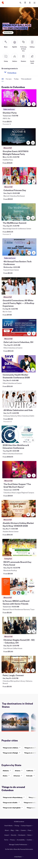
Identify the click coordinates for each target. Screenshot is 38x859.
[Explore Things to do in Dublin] (19, 802)
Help (17, 830)
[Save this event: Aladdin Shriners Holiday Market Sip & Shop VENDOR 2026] (28, 514)
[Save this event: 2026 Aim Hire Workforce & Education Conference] (28, 440)
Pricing (17, 825)
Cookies (29, 840)
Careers (23, 830)
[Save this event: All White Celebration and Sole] (29, 405)
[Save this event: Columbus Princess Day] (29, 182)
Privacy (12, 840)
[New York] (15, 730)
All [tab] (3, 79)
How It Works (8, 825)
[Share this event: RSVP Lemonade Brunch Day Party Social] (34, 553)
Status (29, 835)
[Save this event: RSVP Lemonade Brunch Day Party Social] (29, 553)
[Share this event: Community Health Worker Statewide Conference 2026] (33, 370)
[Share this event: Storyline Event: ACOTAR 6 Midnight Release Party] (33, 143)
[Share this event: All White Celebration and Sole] (34, 405)
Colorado (29, 776)
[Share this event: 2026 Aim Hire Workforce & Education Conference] (33, 440)
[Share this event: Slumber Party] (34, 104)
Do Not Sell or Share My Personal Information (19, 849)
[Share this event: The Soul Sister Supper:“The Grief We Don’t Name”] (34, 475)
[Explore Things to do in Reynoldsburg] (24, 797)
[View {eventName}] (19, 98)
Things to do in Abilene (10, 748)
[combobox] (19, 72)
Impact (6, 835)
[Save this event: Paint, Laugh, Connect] (28, 670)
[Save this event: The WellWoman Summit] (28, 218)
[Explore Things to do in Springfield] (22, 807)
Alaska (5, 776)
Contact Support (26, 825)
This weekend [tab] (26, 79)
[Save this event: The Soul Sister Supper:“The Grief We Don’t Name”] (29, 475)
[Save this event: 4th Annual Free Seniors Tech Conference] (29, 253)
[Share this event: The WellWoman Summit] (33, 218)
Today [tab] (16, 79)
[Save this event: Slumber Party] (29, 104)
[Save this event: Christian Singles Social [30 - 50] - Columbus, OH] (29, 631)
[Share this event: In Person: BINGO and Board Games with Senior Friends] (33, 592)
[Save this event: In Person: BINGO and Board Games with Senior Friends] (28, 592)
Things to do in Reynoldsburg (12, 797)
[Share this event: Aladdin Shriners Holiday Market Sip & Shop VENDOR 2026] (33, 514)
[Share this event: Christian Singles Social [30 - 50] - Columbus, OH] (34, 631)
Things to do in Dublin (10, 802)
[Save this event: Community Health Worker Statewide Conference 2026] (28, 370)
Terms (6, 840)
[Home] (3, 3)
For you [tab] (8, 79)
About (7, 830)
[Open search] (20, 3)
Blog (12, 830)
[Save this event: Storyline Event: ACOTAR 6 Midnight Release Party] (28, 143)
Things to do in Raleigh (10, 753)
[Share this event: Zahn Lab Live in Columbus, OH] (34, 333)
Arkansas (17, 776)
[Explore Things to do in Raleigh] (20, 753)
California (29, 770)
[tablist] (16, 79)
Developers (21, 835)
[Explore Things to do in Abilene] (20, 748)
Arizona (17, 770)
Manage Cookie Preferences (18, 844)
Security (13, 835)
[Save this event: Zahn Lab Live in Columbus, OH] (29, 333)
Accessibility (21, 840)
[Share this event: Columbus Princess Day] (34, 182)
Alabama (6, 770)
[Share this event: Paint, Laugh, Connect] (33, 670)
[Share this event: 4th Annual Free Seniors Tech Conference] (34, 253)
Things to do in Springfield (11, 808)
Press (29, 830)
